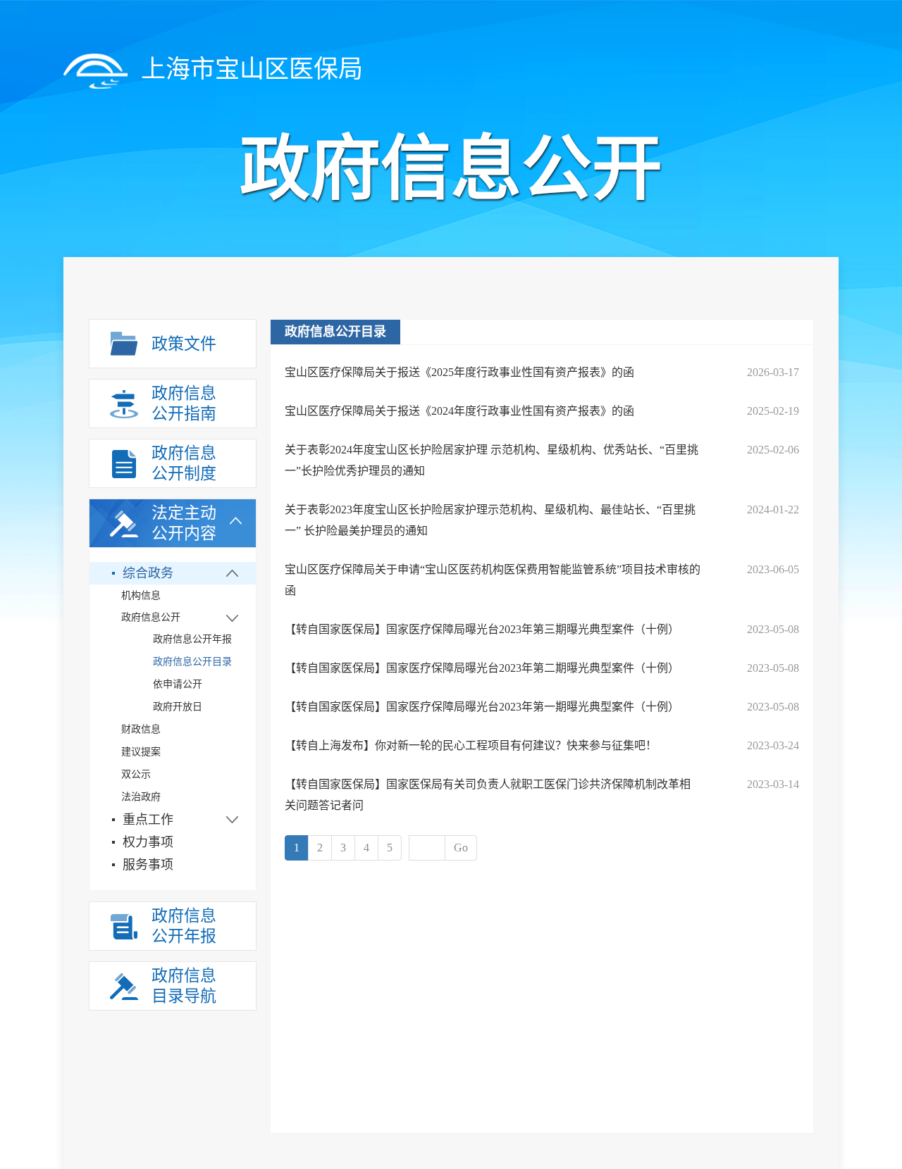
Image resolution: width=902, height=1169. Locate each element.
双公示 (136, 774)
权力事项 (148, 842)
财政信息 (141, 729)
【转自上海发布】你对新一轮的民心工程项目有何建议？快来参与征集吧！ (471, 745)
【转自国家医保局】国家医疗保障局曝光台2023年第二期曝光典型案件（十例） (482, 668)
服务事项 (148, 865)
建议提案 (141, 751)
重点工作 (148, 820)
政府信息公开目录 (192, 661)
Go (461, 848)
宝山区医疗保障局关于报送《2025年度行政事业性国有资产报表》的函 (459, 372)
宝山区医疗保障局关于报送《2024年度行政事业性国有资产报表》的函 (459, 411)
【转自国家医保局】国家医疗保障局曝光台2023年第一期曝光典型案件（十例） (482, 707)
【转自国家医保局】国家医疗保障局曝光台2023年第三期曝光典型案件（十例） (482, 629)
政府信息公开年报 (192, 639)
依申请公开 (177, 684)
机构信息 (141, 595)
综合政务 (148, 573)
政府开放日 (177, 706)
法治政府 (141, 797)
